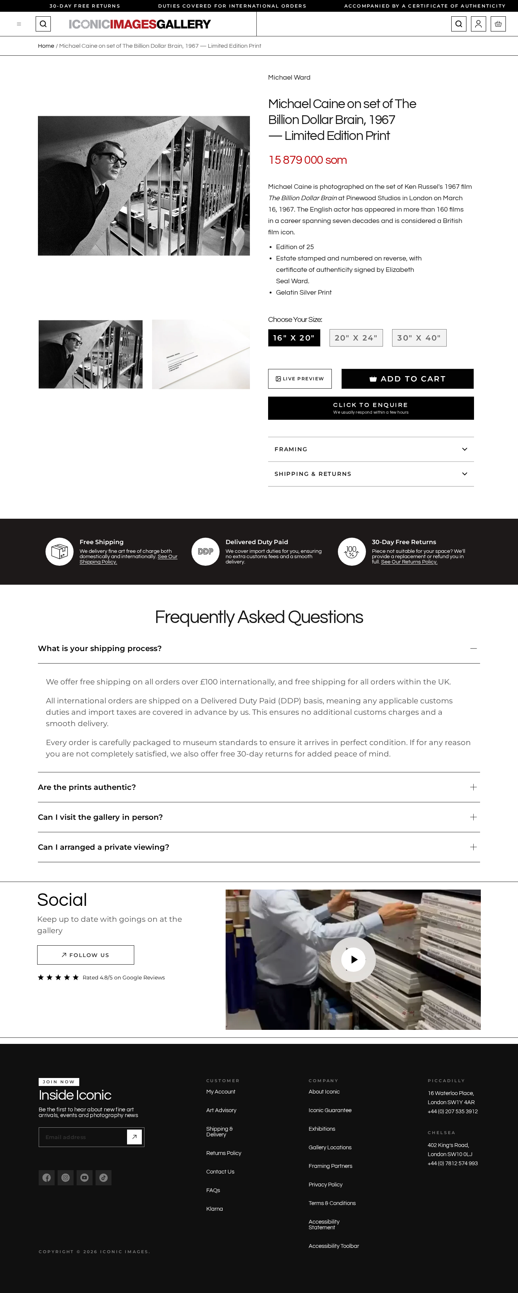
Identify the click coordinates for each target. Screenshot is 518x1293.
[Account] (478, 23)
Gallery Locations (330, 1147)
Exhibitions (322, 1129)
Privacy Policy (325, 1185)
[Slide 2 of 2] (204, 354)
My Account (220, 1092)
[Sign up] (134, 1137)
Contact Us (220, 1172)
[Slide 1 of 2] (91, 354)
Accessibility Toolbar (334, 1246)
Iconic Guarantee (330, 1110)
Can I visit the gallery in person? (100, 817)
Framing (291, 449)
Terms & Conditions (332, 1203)
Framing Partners (330, 1166)
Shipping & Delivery (219, 1132)
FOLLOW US (89, 955)
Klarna (214, 1209)
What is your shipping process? (100, 648)
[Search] (43, 23)
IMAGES (137, 1251)
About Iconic (324, 1092)
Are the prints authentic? (87, 787)
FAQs (213, 1190)
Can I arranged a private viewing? (104, 847)
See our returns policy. (409, 562)
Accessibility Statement (324, 1224)
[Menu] (19, 24)
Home (46, 46)
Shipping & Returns (313, 473)
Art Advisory (221, 1110)
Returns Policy (223, 1153)
